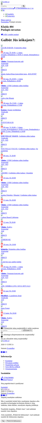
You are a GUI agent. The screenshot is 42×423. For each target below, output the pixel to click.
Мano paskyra (6, 20)
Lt (14, 16)
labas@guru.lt (8, 380)
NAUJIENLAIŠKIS (12, 367)
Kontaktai (8, 361)
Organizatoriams (11, 369)
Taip (3, 421)
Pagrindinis (5, 22)
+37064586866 (17, 8)
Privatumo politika (11, 363)
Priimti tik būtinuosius (14, 421)
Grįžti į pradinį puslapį (11, 34)
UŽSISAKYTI (27, 330)
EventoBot (10, 348)
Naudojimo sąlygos (12, 365)
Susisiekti (4, 387)
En (13, 14)
